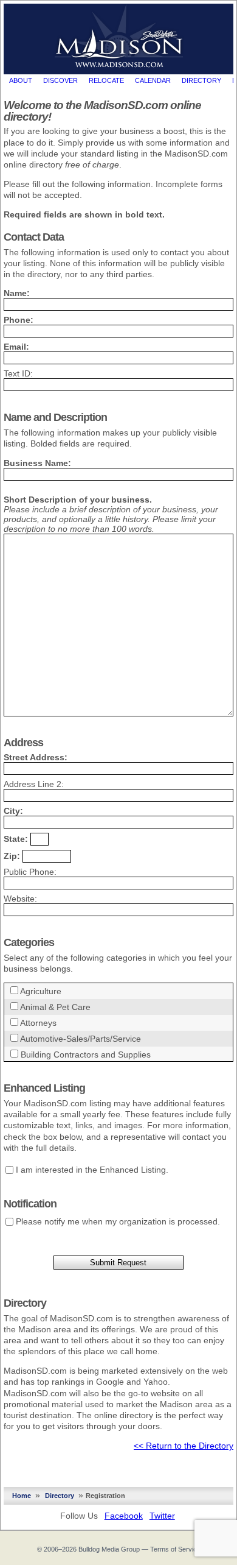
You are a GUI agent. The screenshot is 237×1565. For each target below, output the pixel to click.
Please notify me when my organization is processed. (118, 1221)
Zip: (12, 856)
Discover (60, 80)
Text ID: (18, 373)
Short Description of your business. (78, 499)
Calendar (153, 80)
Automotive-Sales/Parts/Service (80, 1039)
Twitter (162, 1516)
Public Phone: (30, 872)
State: (16, 839)
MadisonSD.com (118, 36)
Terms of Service (175, 1549)
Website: (20, 898)
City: (13, 811)
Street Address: (35, 757)
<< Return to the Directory (183, 1445)
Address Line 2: (34, 784)
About (20, 80)
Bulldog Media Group (109, 1549)
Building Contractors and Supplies (86, 1054)
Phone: (18, 320)
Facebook (124, 1516)
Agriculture (40, 991)
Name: (17, 293)
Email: (16, 347)
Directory (201, 80)
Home (21, 1495)
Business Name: (37, 463)
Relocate (106, 80)
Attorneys (38, 1023)
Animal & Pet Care (55, 1007)
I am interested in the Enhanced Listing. (92, 1170)
